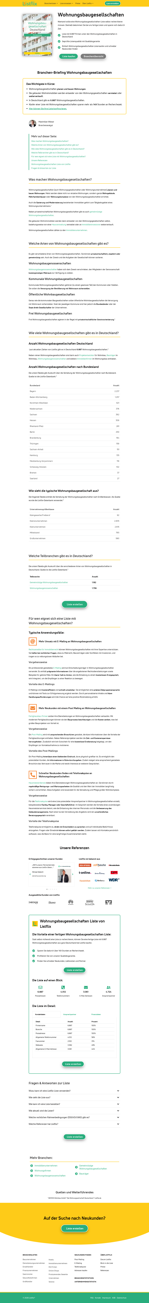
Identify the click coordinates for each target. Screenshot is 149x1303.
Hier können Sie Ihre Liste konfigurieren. (48, 108)
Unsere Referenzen (39, 160)
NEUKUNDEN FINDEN (82, 1255)
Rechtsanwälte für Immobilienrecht (43, 649)
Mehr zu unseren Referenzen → (99, 888)
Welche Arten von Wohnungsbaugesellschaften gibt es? (55, 145)
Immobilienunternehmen (76, 230)
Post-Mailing (37, 734)
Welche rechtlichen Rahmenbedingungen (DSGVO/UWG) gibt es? (59, 1117)
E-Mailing (57, 668)
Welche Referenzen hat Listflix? (43, 1124)
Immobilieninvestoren (91, 224)
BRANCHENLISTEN (30, 1255)
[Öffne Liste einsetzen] (72, 3)
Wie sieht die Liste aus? (39, 1097)
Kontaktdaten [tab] (40, 1014)
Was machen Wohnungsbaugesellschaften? (50, 141)
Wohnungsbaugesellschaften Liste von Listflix (50, 164)
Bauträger (111, 355)
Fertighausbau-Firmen (38, 716)
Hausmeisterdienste (37, 782)
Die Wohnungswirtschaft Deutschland (80, 1198)
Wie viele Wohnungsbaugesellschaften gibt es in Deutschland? (58, 148)
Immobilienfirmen (84, 358)
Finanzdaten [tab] (96, 1014)
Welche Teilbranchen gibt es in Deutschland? (50, 152)
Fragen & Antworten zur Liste (43, 168)
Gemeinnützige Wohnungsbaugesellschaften (49, 582)
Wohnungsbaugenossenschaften (43, 269)
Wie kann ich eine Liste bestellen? (44, 1104)
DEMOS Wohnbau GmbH (57, 1198)
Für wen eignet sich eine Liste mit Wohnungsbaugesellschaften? (58, 156)
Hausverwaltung (59, 224)
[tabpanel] (74, 1037)
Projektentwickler (86, 355)
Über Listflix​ (106, 1255)
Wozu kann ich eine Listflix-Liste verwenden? (50, 1090)
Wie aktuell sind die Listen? (41, 1110)
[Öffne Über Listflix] (92, 3)
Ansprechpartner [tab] (69, 1014)
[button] (50, 889)
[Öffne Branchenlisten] (57, 3)
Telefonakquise (41, 801)
